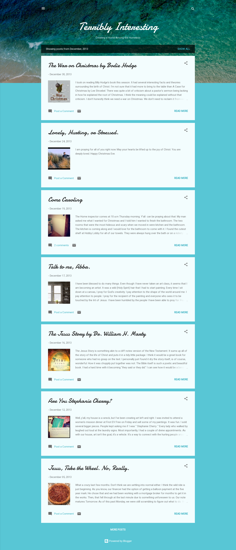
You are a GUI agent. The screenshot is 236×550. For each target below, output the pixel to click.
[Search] (193, 9)
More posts (118, 529)
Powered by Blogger (120, 541)
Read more (181, 111)
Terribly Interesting (118, 26)
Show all (184, 48)
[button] (186, 63)
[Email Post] (79, 112)
